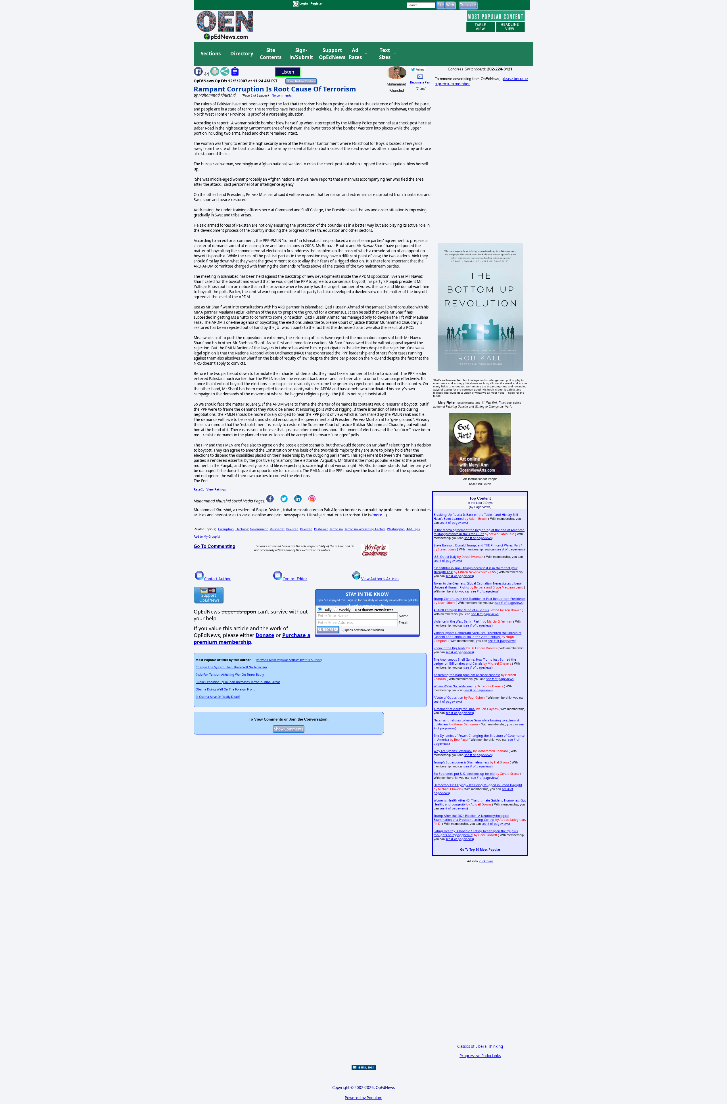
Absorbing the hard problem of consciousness (467, 675)
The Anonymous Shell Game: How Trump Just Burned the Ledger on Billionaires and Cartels (475, 661)
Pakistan (292, 529)
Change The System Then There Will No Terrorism (231, 667)
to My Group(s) (207, 537)
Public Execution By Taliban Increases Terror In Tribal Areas (238, 682)
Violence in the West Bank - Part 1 (458, 621)
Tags (413, 529)
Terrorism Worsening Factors (364, 529)
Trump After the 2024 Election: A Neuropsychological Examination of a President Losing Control (471, 818)
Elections (241, 529)
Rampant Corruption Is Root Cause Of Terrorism (275, 88)
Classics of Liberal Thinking (480, 1046)
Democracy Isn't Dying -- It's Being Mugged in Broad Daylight (478, 785)
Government (259, 529)
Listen (287, 72)
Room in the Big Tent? (449, 648)
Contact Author (217, 578)
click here (486, 861)
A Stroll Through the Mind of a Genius (461, 610)
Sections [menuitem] (211, 53)
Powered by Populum (363, 1097)
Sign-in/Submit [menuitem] (300, 54)
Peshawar (321, 529)
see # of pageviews (453, 523)
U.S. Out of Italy (445, 557)
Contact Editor (295, 578)
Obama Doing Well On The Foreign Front (225, 689)
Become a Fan (420, 82)
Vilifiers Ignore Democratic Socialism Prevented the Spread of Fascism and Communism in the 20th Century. (477, 635)
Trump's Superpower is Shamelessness (461, 762)
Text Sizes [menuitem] (384, 54)
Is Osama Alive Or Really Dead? (218, 697)
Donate (265, 635)
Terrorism (336, 529)
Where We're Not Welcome (453, 686)
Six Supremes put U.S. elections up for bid (464, 774)
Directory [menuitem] (241, 53)
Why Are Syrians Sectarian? (453, 751)
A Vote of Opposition (448, 698)
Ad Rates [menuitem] (355, 54)
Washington (396, 529)
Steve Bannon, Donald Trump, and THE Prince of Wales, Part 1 (478, 545)
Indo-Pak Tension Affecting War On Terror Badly (230, 675)
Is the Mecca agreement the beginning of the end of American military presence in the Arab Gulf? (479, 532)
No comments (282, 95)
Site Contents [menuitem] (270, 54)
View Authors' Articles (380, 578)
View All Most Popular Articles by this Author (289, 660)
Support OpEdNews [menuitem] (330, 54)
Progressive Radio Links (480, 1055)
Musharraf (277, 529)
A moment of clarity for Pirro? (454, 709)
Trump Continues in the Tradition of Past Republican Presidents (479, 599)
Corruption (226, 529)
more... (379, 514)
